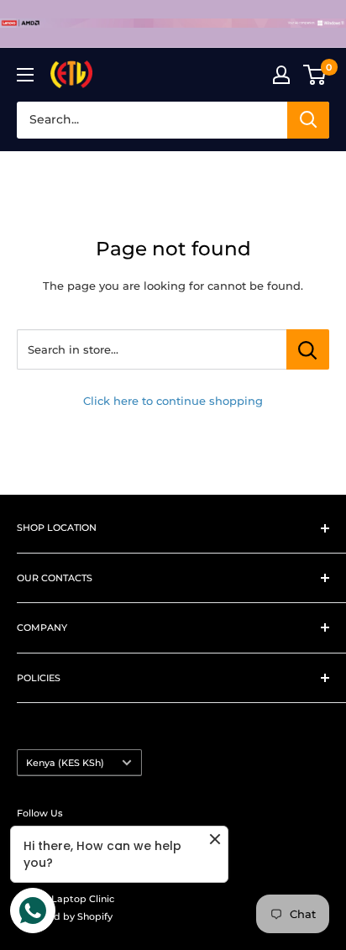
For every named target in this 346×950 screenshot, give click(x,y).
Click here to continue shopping (173, 400)
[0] (315, 75)
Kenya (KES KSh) (65, 763)
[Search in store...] (307, 349)
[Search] (308, 120)
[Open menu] (25, 74)
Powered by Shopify (65, 916)
